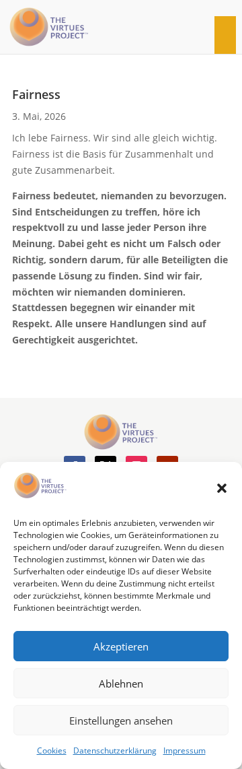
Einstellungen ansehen (121, 720)
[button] (222, 488)
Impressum (184, 750)
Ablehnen (121, 683)
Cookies (52, 750)
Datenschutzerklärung (115, 750)
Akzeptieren (121, 646)
